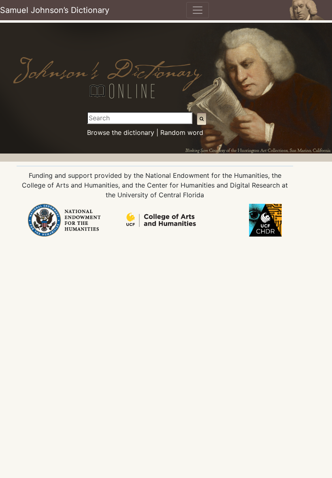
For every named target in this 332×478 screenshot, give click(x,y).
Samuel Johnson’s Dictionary (54, 10)
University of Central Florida (160, 195)
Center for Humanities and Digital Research (213, 185)
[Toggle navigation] (197, 10)
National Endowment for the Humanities (206, 175)
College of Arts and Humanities (70, 185)
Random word (181, 132)
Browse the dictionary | (122, 132)
